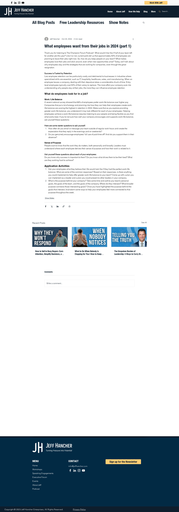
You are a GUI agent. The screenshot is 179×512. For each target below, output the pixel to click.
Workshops (37, 469)
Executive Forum (39, 477)
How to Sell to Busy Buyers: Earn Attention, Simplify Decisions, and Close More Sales (49, 252)
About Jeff (36, 485)
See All (144, 222)
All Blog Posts (43, 22)
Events (35, 481)
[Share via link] (63, 206)
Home (35, 465)
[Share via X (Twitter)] (51, 206)
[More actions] (133, 39)
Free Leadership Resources (82, 22)
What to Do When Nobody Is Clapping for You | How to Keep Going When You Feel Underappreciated (88, 252)
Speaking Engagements (42, 473)
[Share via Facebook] (45, 206)
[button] (134, 11)
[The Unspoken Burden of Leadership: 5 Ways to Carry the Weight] (129, 237)
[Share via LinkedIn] (57, 206)
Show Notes (118, 22)
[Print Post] (69, 206)
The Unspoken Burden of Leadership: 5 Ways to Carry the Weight (128, 252)
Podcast (36, 489)
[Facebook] (70, 470)
